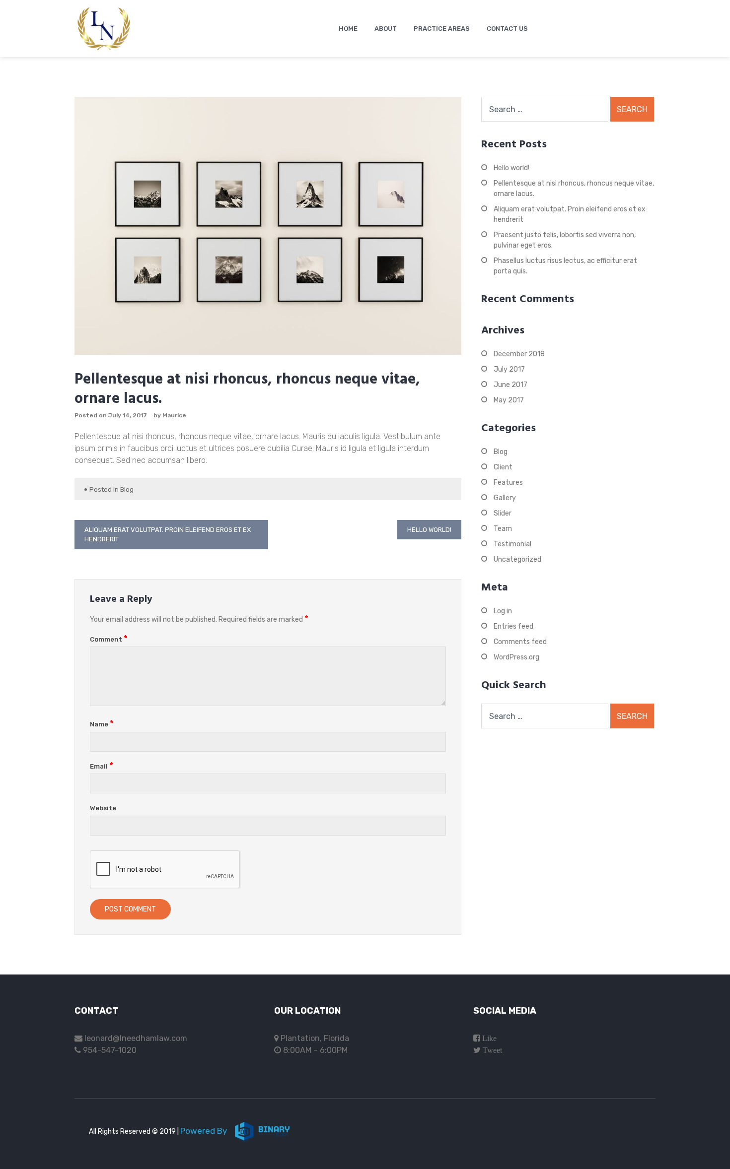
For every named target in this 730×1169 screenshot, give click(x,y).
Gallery (505, 498)
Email (101, 766)
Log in (503, 611)
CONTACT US (507, 28)
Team (503, 528)
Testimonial (512, 544)
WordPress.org (516, 657)
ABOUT (385, 28)
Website (103, 808)
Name (102, 724)
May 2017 (509, 400)
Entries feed (513, 626)
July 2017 (509, 369)
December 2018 (519, 354)
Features (508, 482)
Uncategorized (517, 559)
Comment (109, 639)
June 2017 (510, 385)
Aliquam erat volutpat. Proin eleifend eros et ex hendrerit (167, 534)
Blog (127, 489)
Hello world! (429, 529)
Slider (502, 513)
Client (503, 467)
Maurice (174, 415)
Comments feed (520, 642)
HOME (348, 28)
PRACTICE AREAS (442, 28)
